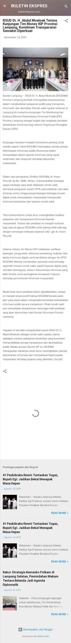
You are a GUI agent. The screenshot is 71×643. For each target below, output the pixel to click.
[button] (66, 21)
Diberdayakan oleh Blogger (37, 629)
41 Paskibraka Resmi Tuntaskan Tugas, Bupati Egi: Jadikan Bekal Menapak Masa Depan (30, 479)
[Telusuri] (66, 7)
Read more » (59, 513)
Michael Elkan (43, 636)
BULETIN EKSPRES (29, 5)
